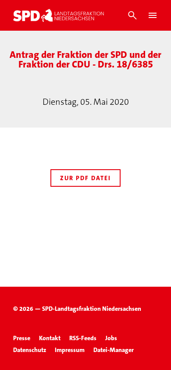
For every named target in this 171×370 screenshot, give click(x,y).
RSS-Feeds (82, 338)
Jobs (111, 338)
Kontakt (50, 338)
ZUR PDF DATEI (85, 178)
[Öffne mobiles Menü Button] (152, 15)
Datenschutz (29, 350)
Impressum (70, 350)
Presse (21, 338)
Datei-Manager (113, 350)
